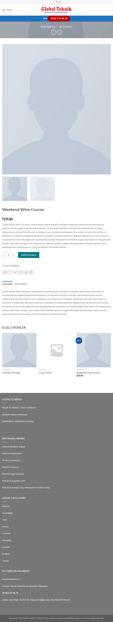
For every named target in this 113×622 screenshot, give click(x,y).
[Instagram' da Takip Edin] (56, 2)
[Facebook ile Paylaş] (10, 272)
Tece (4, 519)
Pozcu (5, 526)
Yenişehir (6, 540)
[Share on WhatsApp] (5, 272)
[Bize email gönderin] (59, 2)
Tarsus (5, 560)
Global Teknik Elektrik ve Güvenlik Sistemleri (25, 586)
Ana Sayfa (48, 26)
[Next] (105, 109)
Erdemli (6, 553)
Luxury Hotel (45, 372)
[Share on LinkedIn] (31, 272)
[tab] (7, 284)
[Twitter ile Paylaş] (15, 272)
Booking (65, 26)
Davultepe (7, 512)
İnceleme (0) (21, 284)
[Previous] (8, 109)
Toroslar (6, 533)
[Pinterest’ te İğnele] (26, 272)
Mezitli (6, 506)
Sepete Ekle (28, 255)
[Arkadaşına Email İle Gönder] (20, 272)
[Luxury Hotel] (56, 350)
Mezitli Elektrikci (11, 579)
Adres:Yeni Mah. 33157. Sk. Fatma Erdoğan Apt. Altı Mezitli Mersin (36, 599)
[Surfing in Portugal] (19, 350)
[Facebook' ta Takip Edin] (54, 2)
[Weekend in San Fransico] (94, 350)
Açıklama (7, 284)
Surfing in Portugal (11, 372)
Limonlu (6, 547)
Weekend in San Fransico (88, 372)
